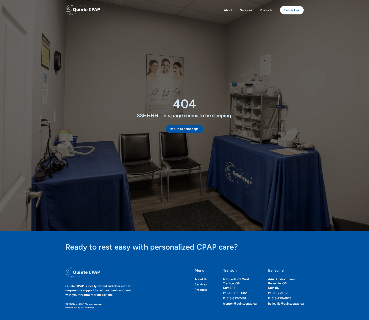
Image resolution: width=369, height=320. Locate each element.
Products (266, 10)
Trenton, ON (231, 283)
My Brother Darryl (86, 307)
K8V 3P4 (229, 288)
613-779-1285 (281, 293)
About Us (201, 279)
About (228, 10)
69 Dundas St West (236, 279)
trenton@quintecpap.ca (240, 303)
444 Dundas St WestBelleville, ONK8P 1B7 (282, 283)
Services (246, 10)
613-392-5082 (237, 293)
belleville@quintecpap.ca (286, 303)
